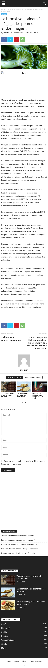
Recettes (4, 636)
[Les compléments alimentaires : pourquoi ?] (24, 387)
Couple (4, 644)
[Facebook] (4, 39)
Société (4, 632)
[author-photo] (24, 360)
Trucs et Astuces (8, 640)
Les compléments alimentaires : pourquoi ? (23, 395)
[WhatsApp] (22, 39)
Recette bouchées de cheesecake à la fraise (18, 553)
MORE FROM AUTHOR (33, 377)
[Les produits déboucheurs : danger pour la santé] (39, 387)
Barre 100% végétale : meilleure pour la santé (19, 544)
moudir (6, 33)
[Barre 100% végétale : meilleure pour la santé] (8, 605)
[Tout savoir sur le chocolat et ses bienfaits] (8, 387)
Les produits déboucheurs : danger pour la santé (37, 395)
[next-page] (25, 402)
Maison (4, 648)
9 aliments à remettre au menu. (11, 338)
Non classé (5, 628)
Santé (9, 9)
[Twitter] (10, 39)
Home (3, 9)
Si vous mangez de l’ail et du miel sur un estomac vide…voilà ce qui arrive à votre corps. (37, 343)
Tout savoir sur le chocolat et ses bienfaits (7, 395)
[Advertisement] (24, 501)
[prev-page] (22, 402)
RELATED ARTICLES (14, 377)
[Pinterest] (16, 39)
